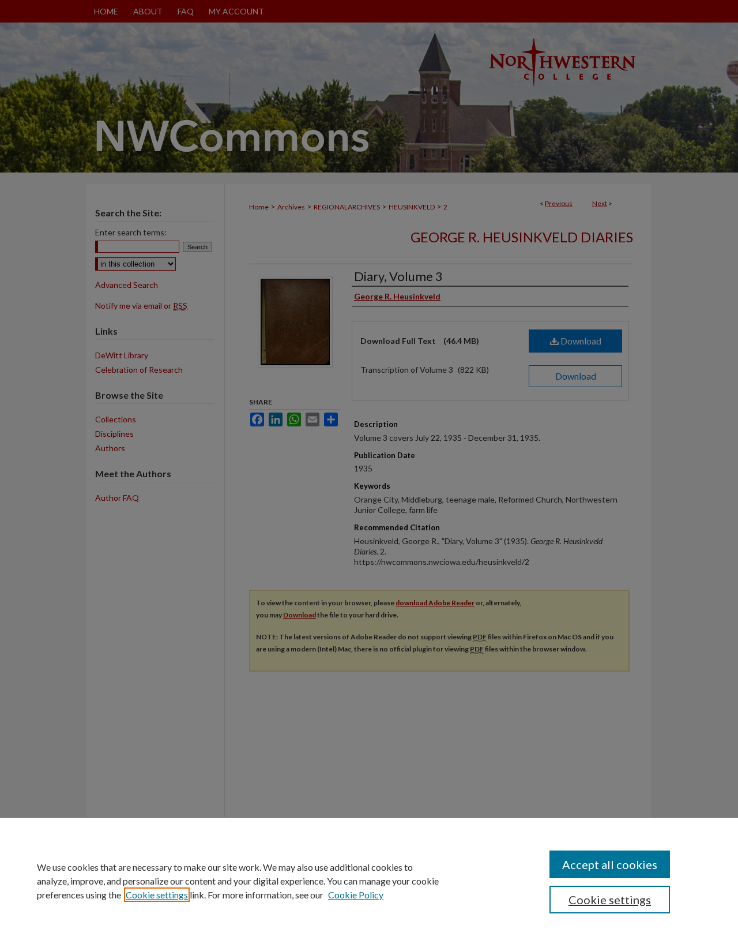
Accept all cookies (609, 864)
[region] (369, 880)
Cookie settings (157, 894)
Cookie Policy (355, 894)
